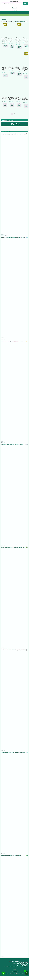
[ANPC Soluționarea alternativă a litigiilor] (8, 973)
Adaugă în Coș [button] (5, 46)
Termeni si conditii (14, 971)
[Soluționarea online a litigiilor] (21, 973)
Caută (25, 3)
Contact (14, 10)
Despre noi (14, 8)
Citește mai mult (12, 46)
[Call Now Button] (3, 973)
